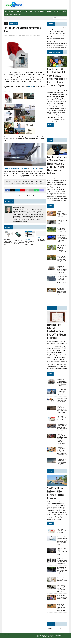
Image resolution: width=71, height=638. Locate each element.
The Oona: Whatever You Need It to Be (16, 168)
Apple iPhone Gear (20, 35)
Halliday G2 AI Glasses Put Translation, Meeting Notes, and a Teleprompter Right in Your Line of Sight (62, 588)
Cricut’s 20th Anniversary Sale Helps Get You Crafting (62, 418)
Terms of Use (39, 636)
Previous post (20, 196)
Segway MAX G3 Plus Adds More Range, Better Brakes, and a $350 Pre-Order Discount (61, 462)
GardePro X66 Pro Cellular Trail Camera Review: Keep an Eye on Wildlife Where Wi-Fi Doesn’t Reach (61, 259)
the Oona (31, 86)
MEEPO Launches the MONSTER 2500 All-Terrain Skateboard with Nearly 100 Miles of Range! (62, 570)
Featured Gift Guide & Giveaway (55, 52)
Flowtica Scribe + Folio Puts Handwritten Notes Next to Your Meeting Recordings (56, 331)
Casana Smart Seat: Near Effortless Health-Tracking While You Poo (62, 579)
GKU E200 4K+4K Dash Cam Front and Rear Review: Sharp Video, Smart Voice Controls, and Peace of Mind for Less (62, 280)
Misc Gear (64, 11)
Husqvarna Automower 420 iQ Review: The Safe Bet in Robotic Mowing (62, 229)
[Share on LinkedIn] (17, 190)
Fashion (6, 14)
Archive (44, 636)
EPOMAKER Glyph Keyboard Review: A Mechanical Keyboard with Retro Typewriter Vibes (61, 291)
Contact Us (50, 636)
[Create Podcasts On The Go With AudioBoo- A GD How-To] (30, 236)
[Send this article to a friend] (27, 190)
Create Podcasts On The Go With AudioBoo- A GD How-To (29, 243)
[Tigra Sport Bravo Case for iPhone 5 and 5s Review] (17, 237)
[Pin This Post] (22, 190)
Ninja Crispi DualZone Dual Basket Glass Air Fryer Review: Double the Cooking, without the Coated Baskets (62, 269)
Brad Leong (34, 168)
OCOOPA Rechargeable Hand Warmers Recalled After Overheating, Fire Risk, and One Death (62, 561)
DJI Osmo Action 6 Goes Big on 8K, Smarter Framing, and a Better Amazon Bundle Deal (62, 392)
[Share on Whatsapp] (36, 190)
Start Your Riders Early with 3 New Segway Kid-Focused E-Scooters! (56, 493)
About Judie (38, 634)
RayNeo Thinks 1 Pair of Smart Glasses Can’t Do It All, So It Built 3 (62, 400)
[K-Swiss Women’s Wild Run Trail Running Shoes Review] (51, 223)
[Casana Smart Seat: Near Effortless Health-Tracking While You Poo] (51, 581)
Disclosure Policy (60, 634)
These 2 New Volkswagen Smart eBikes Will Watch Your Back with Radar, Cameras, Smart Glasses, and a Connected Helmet (62, 439)
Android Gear (12, 35)
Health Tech (33, 11)
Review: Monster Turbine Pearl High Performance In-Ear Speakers (8, 242)
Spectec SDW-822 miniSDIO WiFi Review (40, 239)
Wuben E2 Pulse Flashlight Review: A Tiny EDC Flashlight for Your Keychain (62, 214)
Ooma (27, 35)
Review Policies (53, 634)
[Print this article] (31, 190)
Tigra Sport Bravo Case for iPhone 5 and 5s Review (19, 242)
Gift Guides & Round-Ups (16, 14)
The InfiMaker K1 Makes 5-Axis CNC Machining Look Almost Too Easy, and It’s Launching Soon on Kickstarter (62, 427)
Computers (49, 11)
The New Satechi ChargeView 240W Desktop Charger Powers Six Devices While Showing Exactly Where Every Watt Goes (62, 451)
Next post (29, 196)
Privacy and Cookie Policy (42, 635)
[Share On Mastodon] (41, 190)
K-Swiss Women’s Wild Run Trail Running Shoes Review (62, 222)
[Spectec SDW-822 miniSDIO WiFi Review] (41, 235)
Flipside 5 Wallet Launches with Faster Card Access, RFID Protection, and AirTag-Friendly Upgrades (62, 607)
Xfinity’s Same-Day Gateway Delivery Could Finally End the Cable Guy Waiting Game (62, 598)
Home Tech (19, 11)
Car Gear (26, 11)
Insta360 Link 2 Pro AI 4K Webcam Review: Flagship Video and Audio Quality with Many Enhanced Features (57, 165)
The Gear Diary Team (45, 634)
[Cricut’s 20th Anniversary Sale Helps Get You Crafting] (51, 419)
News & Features (52, 308)
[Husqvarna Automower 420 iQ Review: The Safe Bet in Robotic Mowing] (51, 231)
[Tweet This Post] (12, 190)
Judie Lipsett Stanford (14, 36)
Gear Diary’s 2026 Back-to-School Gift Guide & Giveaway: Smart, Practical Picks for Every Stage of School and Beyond (57, 77)
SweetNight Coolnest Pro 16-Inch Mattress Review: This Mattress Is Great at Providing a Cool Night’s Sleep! (62, 409)
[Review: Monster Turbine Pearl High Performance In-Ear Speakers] (8, 236)
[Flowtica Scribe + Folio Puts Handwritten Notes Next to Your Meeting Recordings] (57, 322)
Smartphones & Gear (9, 11)
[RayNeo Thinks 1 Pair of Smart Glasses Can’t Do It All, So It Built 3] (51, 401)
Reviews (5, 238)
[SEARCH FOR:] (60, 17)
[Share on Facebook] (7, 190)
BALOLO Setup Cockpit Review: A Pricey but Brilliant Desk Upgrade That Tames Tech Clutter (62, 238)
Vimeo (42, 168)
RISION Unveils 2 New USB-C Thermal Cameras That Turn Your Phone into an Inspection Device (62, 551)
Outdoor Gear (41, 11)
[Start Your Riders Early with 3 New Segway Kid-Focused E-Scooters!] (57, 485)
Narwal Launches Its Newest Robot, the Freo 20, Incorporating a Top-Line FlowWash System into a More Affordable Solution (62, 540)
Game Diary (56, 11)
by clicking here (63, 47)
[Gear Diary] (14, 4)
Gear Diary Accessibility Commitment (55, 635)
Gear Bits (50, 471)
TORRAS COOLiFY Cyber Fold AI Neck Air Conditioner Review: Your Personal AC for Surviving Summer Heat (62, 249)
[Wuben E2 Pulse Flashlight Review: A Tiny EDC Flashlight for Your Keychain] (51, 214)
